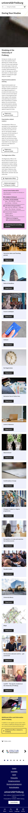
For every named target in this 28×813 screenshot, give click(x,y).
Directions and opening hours (14, 784)
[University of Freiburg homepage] (12, 3)
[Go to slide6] (23, 760)
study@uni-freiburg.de (11, 197)
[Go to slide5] (20, 760)
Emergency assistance (14, 781)
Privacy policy (14, 778)
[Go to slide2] (10, 760)
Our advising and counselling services (13, 225)
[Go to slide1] (7, 760)
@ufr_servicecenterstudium (13, 220)
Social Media (14, 802)
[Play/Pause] (4, 760)
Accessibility (14, 771)
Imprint (14, 774)
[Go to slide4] (17, 760)
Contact (14, 768)
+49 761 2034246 (14, 199)
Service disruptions (14, 787)
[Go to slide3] (14, 760)
